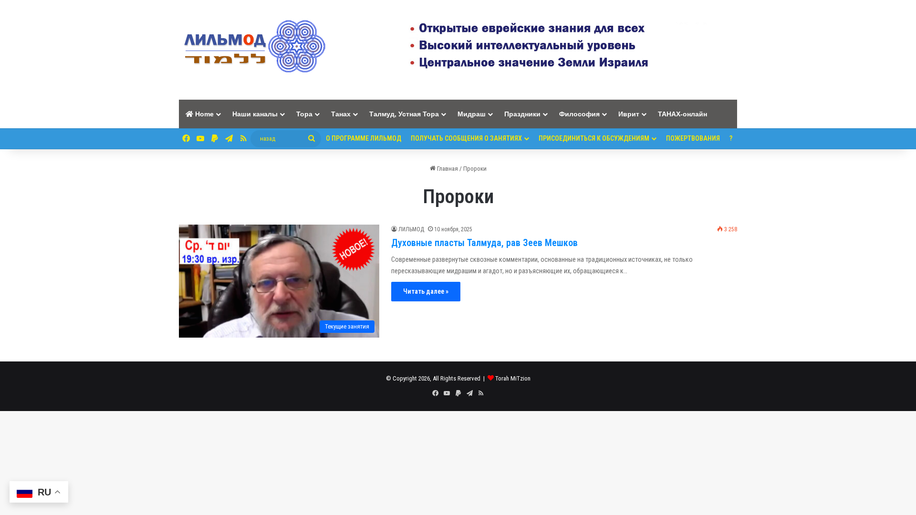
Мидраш (472, 114)
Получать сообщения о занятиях (466, 138)
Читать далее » (425, 291)
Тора (304, 114)
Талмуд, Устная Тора (404, 114)
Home (203, 114)
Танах (341, 114)
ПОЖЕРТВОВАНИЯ (693, 138)
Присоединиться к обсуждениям (594, 138)
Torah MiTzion (513, 378)
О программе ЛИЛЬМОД (363, 138)
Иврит (628, 114)
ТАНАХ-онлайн (682, 114)
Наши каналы (255, 114)
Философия (579, 114)
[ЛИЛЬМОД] (253, 50)
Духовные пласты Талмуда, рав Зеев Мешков (484, 242)
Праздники (522, 114)
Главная (447, 168)
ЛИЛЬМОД (411, 229)
